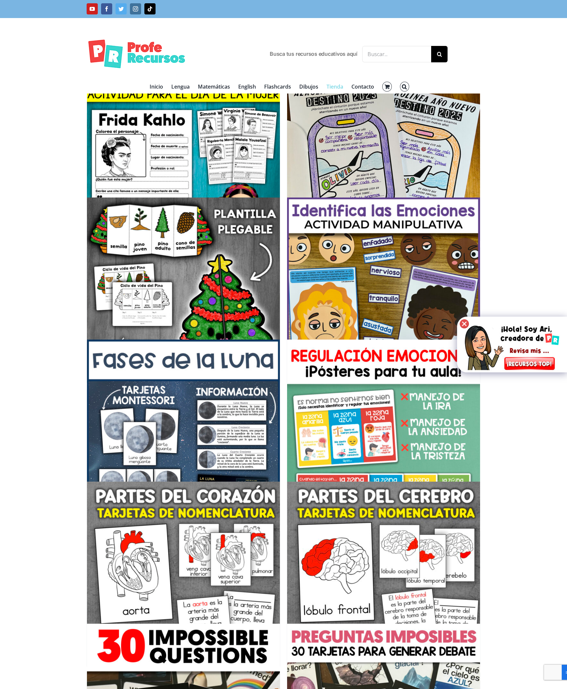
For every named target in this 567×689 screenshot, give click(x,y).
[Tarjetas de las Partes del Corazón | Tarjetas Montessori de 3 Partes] (183, 578)
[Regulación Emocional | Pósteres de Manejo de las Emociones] (383, 436)
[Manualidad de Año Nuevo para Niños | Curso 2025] (383, 160)
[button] (404, 86)
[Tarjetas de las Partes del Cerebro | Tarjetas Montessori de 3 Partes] (383, 578)
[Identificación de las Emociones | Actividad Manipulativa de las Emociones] (383, 294)
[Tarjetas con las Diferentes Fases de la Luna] (183, 436)
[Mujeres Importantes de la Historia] (183, 160)
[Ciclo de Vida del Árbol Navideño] (183, 294)
